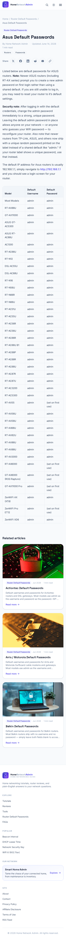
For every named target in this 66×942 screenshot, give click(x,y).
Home (5, 19)
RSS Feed (7, 919)
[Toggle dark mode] (54, 5)
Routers (7, 52)
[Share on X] (13, 61)
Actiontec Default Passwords (24, 588)
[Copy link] (50, 61)
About (5, 893)
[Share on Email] (43, 61)
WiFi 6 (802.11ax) (11, 852)
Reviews (6, 806)
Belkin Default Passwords (22, 726)
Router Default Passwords (24, 19)
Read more (11, 604)
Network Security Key (13, 847)
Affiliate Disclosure (11, 909)
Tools (5, 811)
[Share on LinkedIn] (28, 61)
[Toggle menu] (60, 5)
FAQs (5, 822)
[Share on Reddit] (35, 61)
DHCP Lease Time (11, 842)
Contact (6, 899)
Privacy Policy (9, 904)
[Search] (47, 5)
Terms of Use (9, 914)
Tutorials (6, 801)
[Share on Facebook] (20, 61)
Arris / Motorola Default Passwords (28, 657)
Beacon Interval (10, 836)
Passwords (20, 52)
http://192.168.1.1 (50, 169)
